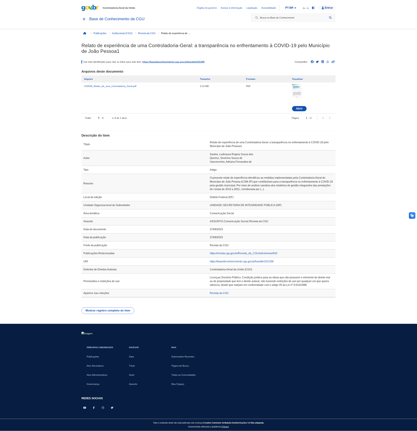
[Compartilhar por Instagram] (103, 407)
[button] (327, 7)
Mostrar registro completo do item (108, 310)
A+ (304, 8)
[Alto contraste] (313, 7)
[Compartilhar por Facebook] (94, 407)
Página (295, 118)
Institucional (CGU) (122, 33)
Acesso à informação (231, 8)
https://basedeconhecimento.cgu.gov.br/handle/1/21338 (173, 62)
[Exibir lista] (102, 118)
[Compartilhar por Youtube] (84, 407)
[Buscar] (330, 17)
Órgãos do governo (207, 8)
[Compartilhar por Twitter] (112, 407)
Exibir (88, 118)
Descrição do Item (95, 135)
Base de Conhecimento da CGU (116, 19)
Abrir (299, 108)
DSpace (225, 427)
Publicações (100, 33)
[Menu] (84, 19)
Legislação (251, 8)
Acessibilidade (268, 8)
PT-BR (289, 7)
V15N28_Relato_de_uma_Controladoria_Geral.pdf (110, 86)
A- (308, 8)
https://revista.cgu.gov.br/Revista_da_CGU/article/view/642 (243, 253)
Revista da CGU (147, 33)
